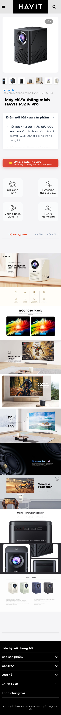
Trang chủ (9, 90)
